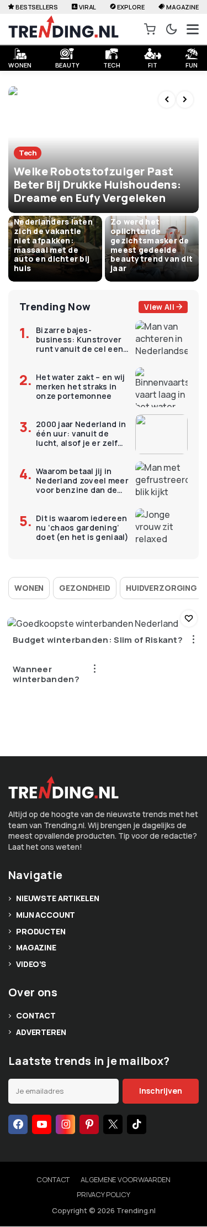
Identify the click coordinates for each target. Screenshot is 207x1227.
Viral (87, 7)
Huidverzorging (161, 588)
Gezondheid (84, 588)
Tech (111, 64)
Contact (36, 1015)
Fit (152, 64)
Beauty (67, 64)
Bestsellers (36, 7)
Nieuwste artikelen (57, 898)
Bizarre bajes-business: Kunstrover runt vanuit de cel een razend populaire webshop (79, 339)
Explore (130, 7)
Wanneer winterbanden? (46, 674)
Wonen (29, 588)
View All (159, 307)
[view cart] (150, 29)
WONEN (19, 64)
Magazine (182, 7)
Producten (41, 931)
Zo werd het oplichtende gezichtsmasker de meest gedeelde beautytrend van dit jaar (151, 244)
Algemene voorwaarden (125, 1179)
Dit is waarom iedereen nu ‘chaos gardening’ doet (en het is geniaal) (82, 528)
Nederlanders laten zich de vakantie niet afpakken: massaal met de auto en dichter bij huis (53, 244)
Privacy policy (103, 1194)
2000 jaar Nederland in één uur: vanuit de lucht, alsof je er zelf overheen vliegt (81, 434)
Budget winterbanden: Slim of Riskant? (98, 640)
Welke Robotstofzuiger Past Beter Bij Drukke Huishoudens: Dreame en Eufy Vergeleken (98, 184)
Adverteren (41, 1032)
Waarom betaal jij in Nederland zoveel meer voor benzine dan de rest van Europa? (82, 481)
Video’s (31, 964)
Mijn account (45, 914)
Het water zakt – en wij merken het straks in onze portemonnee (80, 387)
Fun (191, 64)
